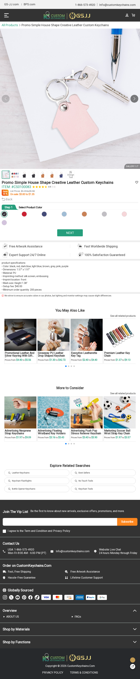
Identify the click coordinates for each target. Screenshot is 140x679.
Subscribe (127, 521)
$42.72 (62, 359)
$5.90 (94, 437)
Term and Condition (35, 531)
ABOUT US (12, 616)
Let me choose (16, 670)
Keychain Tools (86, 489)
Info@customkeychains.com (72, 551)
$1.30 (52, 359)
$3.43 (85, 437)
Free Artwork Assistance (85, 571)
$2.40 (85, 359)
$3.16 (52, 437)
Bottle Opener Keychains (23, 489)
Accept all (113, 656)
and (50, 531)
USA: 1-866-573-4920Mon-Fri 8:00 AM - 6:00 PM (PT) (27, 551)
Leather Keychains (21, 473)
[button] (134, 99)
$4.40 (19, 359)
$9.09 (28, 437)
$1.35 (31, 194)
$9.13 (127, 359)
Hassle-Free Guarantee (22, 577)
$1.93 (32, 191)
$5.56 (28, 359)
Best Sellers (84, 473)
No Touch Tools (86, 481)
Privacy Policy (61, 531)
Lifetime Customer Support (86, 577)
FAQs (78, 616)
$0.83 (22, 194)
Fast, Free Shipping (19, 571)
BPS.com (29, 4)
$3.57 (127, 437)
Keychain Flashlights (22, 481)
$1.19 (24, 191)
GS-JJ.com (11, 4)
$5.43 (61, 437)
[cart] (133, 15)
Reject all (113, 665)
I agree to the (16, 531)
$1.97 (19, 437)
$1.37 (119, 359)
